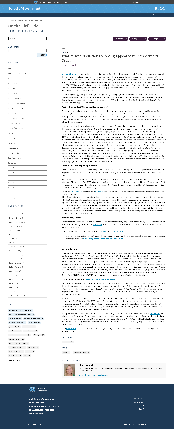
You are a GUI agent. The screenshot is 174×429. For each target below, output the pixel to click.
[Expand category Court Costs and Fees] (45, 118)
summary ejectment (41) (17, 322)
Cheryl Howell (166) (16, 251)
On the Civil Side (23, 26)
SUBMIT (42, 55)
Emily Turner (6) (15, 283)
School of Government (24, 8)
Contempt (12, 113)
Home (13, 21)
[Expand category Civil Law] (45, 88)
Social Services (13, 188)
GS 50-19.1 (100, 192)
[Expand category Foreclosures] (45, 148)
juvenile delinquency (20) (17, 347)
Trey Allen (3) (14, 210)
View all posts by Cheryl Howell (94, 375)
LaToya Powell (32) (16, 267)
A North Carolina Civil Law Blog (26, 31)
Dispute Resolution (15, 123)
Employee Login (138, 402)
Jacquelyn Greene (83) (17, 238)
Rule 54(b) (155, 313)
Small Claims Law (15, 183)
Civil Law (11, 88)
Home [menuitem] (152, 15)
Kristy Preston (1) (15, 271)
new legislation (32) (15, 330)
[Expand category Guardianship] (45, 153)
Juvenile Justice (14, 168)
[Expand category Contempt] (45, 113)
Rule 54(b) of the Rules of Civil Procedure (103, 239)
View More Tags (14, 360)
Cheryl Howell (69, 65)
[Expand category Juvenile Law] (45, 173)
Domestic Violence (15, 128)
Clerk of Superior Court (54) (33, 318)
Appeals (11, 78)
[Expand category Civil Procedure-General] (45, 98)
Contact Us (140, 406)
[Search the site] (43, 38)
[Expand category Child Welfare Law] (45, 83)
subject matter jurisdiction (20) (19, 343)
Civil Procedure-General (17, 98)
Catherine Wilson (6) (17, 295)
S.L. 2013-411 (76, 192)
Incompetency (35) (29, 326)
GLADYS (141, 409)
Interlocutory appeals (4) (81, 352)
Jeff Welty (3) (14, 291)
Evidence (11, 138)
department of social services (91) (20, 310)
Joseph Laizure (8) (16, 255)
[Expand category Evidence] (45, 138)
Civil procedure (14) (15, 355)
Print (66, 52)
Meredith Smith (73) (16, 279)
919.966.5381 (37, 414)
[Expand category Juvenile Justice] (45, 168)
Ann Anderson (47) (16, 214)
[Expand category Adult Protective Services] (45, 73)
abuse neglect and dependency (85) (21, 314)
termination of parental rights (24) (20, 335)
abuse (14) (27, 355)
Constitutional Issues (16, 108)
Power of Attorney (15, 178)
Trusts (10, 193)
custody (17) (30, 351)
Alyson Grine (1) (15, 242)
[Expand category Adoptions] (45, 68)
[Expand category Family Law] (45, 143)
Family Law (12, 143)
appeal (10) (65, 352)
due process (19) (33, 347)
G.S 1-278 (97, 224)
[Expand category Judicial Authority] (45, 158)
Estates (11, 133)
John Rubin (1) (14, 275)
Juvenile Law (13, 173)
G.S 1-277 (103, 231)
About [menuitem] (161, 15)
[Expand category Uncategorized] (45, 197)
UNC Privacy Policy (139, 424)
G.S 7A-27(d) (117, 231)
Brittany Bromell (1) (16, 218)
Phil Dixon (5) (14, 234)
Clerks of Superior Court (17, 103)
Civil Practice (13, 93)
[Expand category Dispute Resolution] (45, 123)
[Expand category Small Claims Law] (45, 183)
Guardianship (13, 153)
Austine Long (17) (15, 259)
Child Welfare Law (15, 83)
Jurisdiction (12, 163)
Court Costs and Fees (16, 118)
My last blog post (70, 74)
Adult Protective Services (17, 73)
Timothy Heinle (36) (16, 247)
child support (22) (39, 335)
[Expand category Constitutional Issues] (45, 108)
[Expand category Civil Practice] (45, 93)
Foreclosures (13, 148)
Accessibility (135, 2)
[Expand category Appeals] (45, 78)
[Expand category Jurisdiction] (45, 163)
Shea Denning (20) (16, 226)
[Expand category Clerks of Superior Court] (45, 103)
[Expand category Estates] (45, 133)
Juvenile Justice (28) (30, 330)
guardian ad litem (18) (16, 351)
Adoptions (12, 68)
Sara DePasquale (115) (17, 230)
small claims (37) (34, 322)
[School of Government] (38, 389)
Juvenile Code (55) (15, 318)
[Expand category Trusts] (45, 192)
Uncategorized (14, 198)
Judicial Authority (15, 158)
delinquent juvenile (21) (16, 339)
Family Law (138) (67, 341)
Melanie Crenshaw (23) (17, 222)
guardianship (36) (14, 326)
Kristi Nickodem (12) (16, 263)
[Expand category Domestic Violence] (45, 128)
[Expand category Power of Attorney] (45, 178)
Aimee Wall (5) (14, 287)
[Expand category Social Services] (45, 188)
